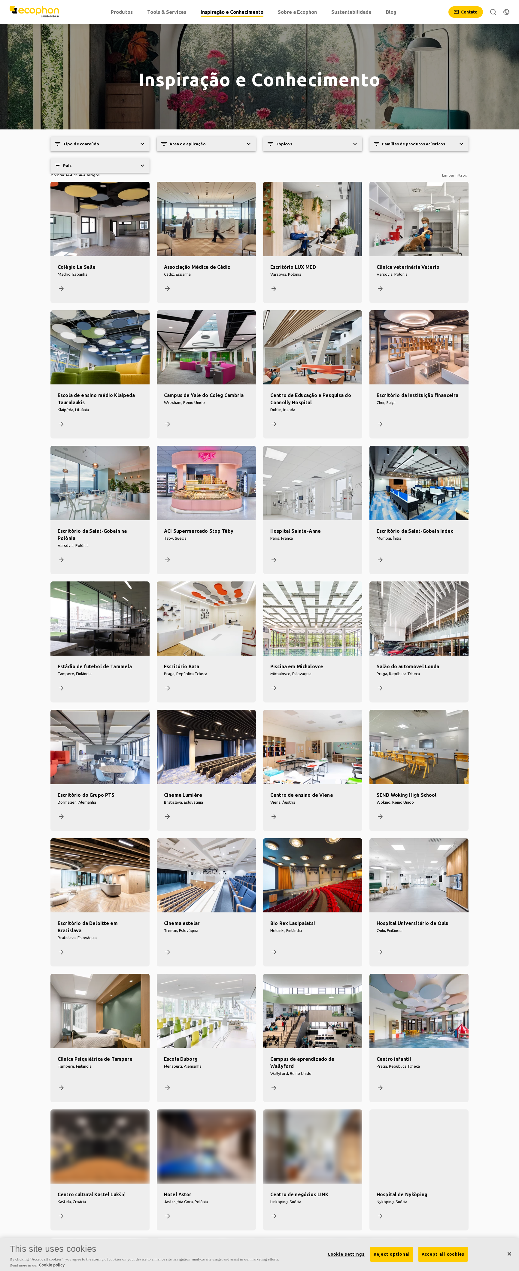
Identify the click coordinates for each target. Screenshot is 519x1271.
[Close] (509, 1253)
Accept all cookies (443, 1254)
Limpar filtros (454, 175)
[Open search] (493, 12)
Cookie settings (346, 1254)
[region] (259, 1254)
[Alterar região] (506, 12)
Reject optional (392, 1254)
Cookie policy (52, 1264)
